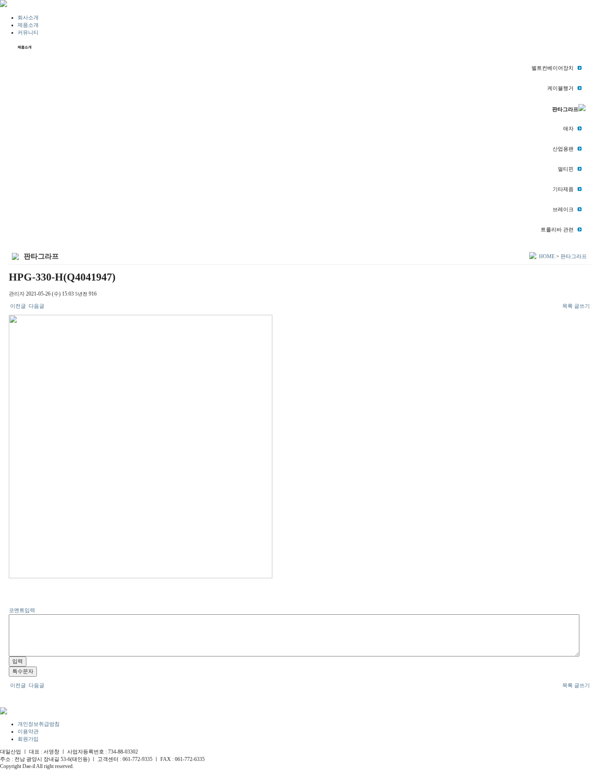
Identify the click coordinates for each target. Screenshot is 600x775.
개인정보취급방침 (39, 724)
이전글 (18, 306)
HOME (547, 256)
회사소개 (28, 17)
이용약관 (28, 731)
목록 (567, 306)
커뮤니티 (28, 32)
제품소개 (28, 25)
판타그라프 (573, 256)
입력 (17, 661)
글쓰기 (582, 306)
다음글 (35, 306)
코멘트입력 (22, 610)
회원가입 (28, 739)
